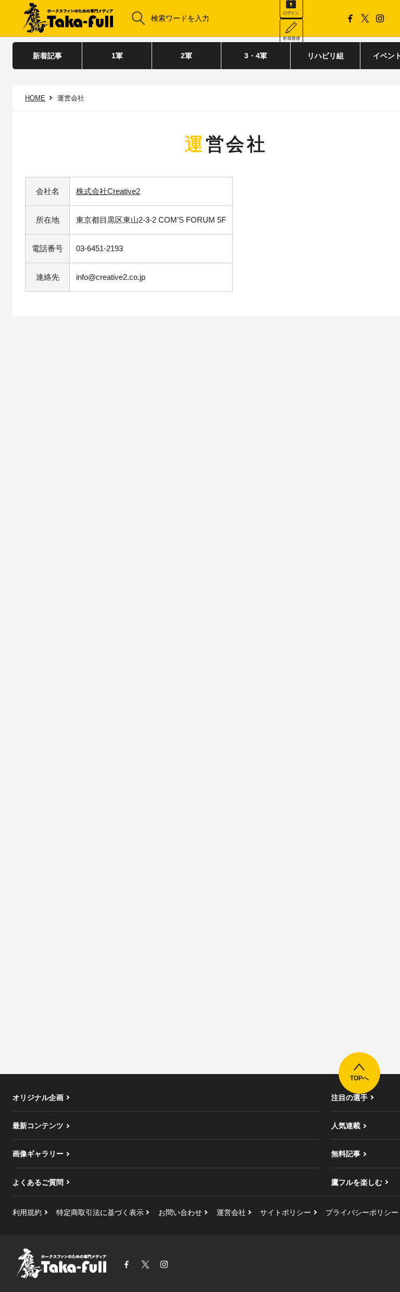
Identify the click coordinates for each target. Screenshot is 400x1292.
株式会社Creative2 (108, 191)
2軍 (186, 55)
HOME (35, 98)
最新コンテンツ (38, 1125)
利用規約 (27, 1212)
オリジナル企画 (38, 1097)
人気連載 (345, 1125)
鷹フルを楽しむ (356, 1182)
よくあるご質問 (38, 1182)
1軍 (117, 55)
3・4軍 (255, 55)
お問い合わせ (180, 1212)
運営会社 (231, 1212)
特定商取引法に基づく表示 (100, 1212)
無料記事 (345, 1153)
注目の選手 (349, 1097)
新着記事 (47, 55)
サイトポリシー (285, 1212)
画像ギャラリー (38, 1153)
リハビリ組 (325, 55)
